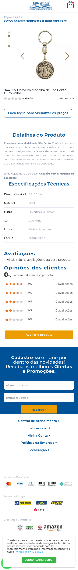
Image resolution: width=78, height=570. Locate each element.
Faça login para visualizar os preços (38, 113)
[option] (9, 34)
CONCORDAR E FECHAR (39, 559)
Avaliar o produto (39, 334)
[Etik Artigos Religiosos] (41, 6)
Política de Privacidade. (29, 551)
